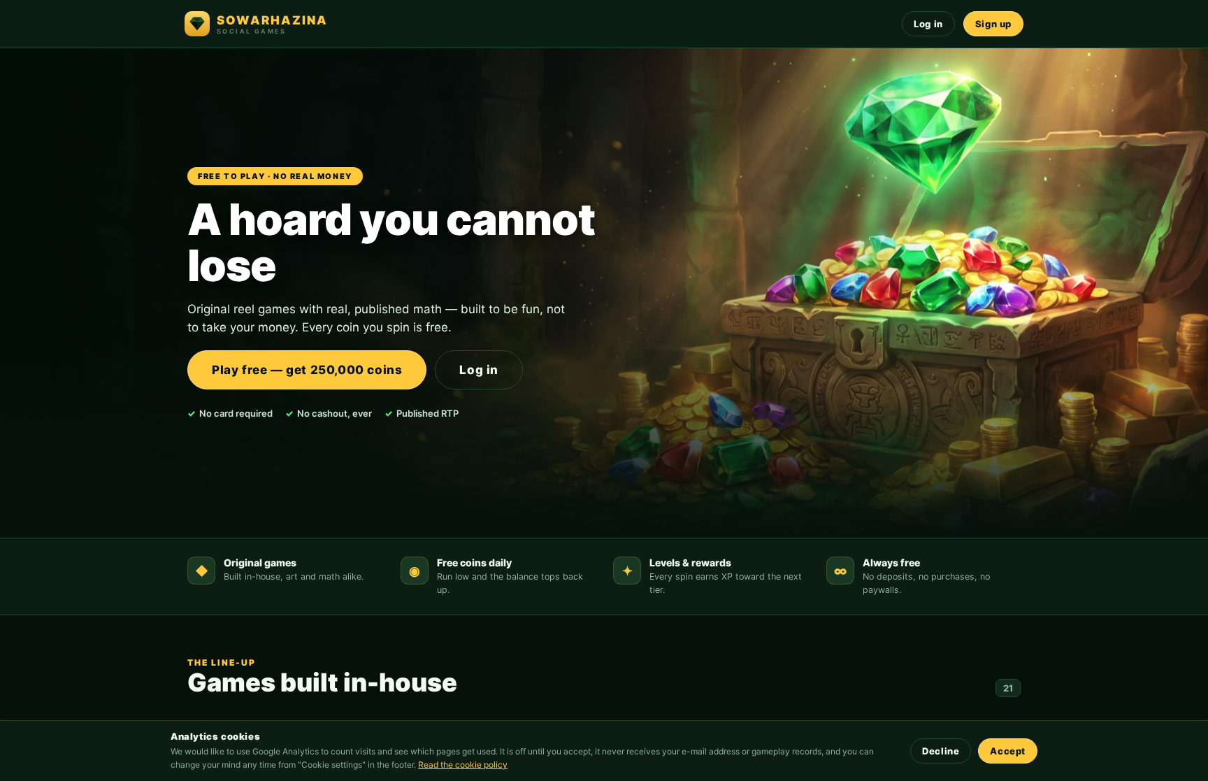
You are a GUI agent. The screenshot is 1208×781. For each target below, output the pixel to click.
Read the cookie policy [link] (463, 764)
